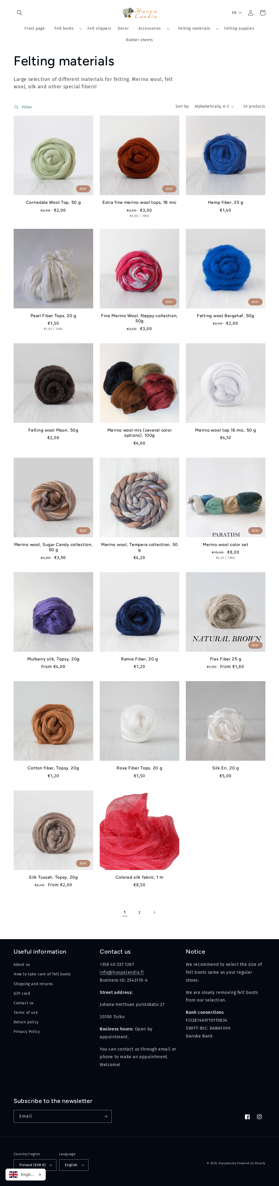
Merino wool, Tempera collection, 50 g (139, 547)
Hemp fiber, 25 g (226, 202)
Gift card (22, 993)
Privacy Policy (27, 1031)
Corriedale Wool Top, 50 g (53, 202)
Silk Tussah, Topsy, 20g (53, 877)
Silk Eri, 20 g (225, 768)
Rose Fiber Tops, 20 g (139, 768)
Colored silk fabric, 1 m (139, 877)
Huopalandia (227, 1163)
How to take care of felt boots (42, 974)
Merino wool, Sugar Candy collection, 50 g (53, 547)
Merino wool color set (225, 544)
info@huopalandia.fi (122, 972)
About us (22, 964)
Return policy (26, 1022)
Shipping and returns (33, 984)
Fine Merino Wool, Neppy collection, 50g (139, 318)
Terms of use (26, 1012)
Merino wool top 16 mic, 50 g (225, 430)
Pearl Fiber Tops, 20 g (53, 315)
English (71, 1165)
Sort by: (182, 106)
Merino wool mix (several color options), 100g (139, 432)
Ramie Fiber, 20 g (139, 659)
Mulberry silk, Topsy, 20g (53, 659)
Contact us (24, 1003)
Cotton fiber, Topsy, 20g (53, 768)
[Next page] (154, 912)
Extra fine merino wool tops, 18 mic (139, 202)
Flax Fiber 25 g (225, 659)
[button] (20, 13)
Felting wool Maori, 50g (53, 430)
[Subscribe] (105, 1116)
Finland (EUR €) (32, 1165)
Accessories (149, 28)
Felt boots (64, 28)
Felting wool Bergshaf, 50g (225, 315)
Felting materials (194, 28)
